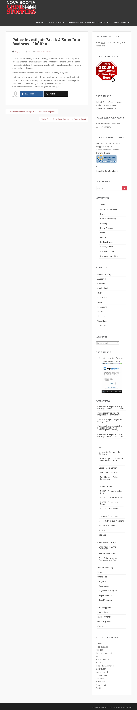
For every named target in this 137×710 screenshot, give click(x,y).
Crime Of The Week (43, 51)
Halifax (100, 302)
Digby (99, 293)
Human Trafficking (108, 218)
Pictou (100, 311)
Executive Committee (109, 472)
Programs (101, 581)
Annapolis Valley (104, 274)
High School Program (108, 590)
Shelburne (101, 316)
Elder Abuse (104, 586)
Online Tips (60, 22)
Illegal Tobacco (106, 228)
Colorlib (110, 707)
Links (51, 22)
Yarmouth (101, 325)
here (103, 42)
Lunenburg (102, 307)
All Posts (101, 204)
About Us (40, 22)
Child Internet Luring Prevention (107, 548)
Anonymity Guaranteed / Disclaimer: (109, 453)
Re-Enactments (106, 242)
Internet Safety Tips (107, 553)
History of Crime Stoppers (110, 516)
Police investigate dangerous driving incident (109, 420)
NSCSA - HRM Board (109, 508)
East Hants (102, 297)
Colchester (102, 283)
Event (102, 232)
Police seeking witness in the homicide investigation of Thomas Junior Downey (109, 428)
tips (29, 51)
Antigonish (101, 279)
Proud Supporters (122, 22)
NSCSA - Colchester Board (111, 497)
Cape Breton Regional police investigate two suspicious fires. (111, 435)
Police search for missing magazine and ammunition (109, 414)
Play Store (111, 108)
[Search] (124, 188)
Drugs (102, 214)
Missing (103, 223)
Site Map (102, 535)
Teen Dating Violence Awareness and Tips (108, 559)
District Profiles (105, 486)
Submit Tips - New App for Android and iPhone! (111, 459)
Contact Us (90, 22)
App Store (100, 108)
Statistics (102, 530)
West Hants (102, 321)
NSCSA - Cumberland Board (109, 503)
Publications (103, 22)
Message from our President (111, 521)
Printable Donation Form (107, 171)
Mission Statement (107, 525)
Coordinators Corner (108, 468)
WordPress (127, 707)
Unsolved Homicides (109, 256)
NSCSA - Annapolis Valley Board (111, 492)
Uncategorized (106, 246)
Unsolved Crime (107, 251)
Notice (103, 237)
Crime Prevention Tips (107, 542)
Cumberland (102, 288)
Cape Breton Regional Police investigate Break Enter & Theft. (111, 407)
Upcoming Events (75, 22)
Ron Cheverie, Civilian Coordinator (109, 478)
